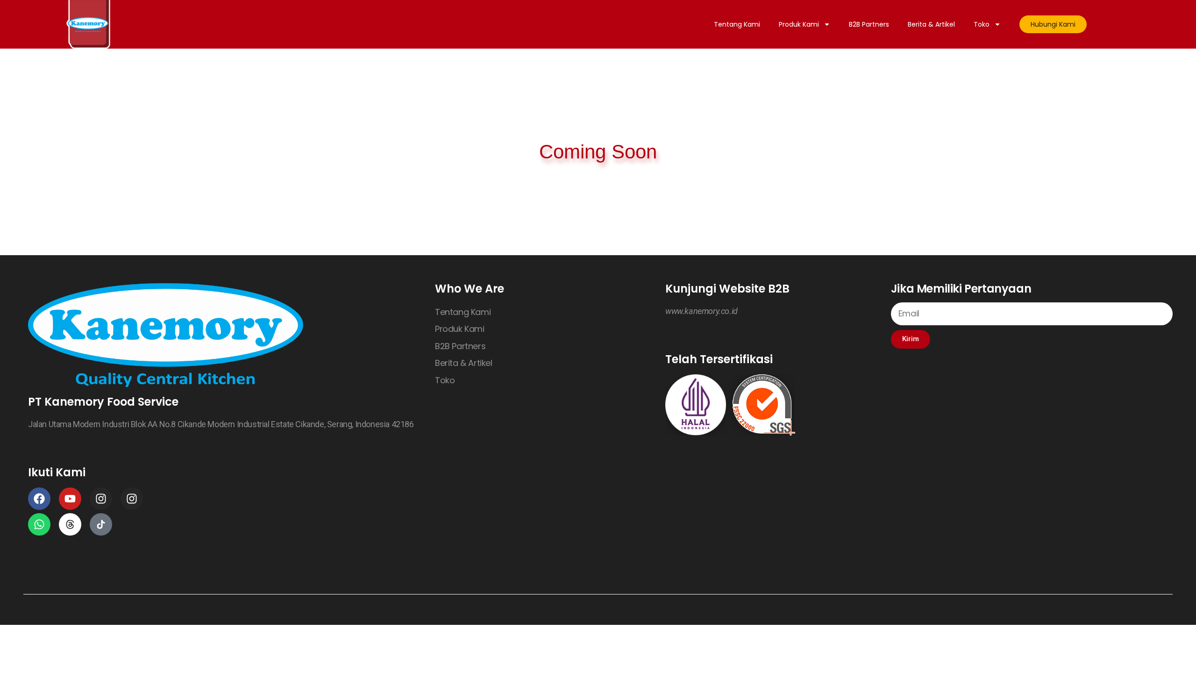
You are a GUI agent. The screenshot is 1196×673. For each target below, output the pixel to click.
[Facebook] (39, 498)
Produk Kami (799, 24)
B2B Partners (869, 24)
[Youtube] (70, 498)
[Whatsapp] (39, 524)
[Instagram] (101, 498)
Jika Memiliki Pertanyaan (961, 288)
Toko (982, 24)
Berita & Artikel (931, 24)
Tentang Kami (737, 24)
